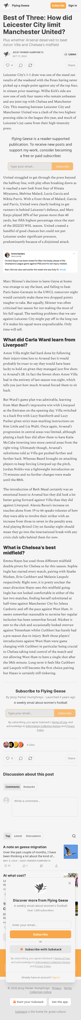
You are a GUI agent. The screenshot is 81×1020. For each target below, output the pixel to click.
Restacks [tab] (29, 787)
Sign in (72, 5)
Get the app (60, 1002)
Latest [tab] (18, 836)
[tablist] (20, 787)
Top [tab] (8, 836)
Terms (68, 988)
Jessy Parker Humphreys (28, 52)
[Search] (74, 836)
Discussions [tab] (33, 836)
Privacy (56, 988)
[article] (40, 856)
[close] (69, 883)
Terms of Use (62, 958)
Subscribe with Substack (43, 949)
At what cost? (14, 875)
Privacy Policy (43, 966)
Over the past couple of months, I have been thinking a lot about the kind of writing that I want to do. (29, 854)
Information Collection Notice (53, 962)
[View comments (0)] (21, 65)
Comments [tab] (12, 787)
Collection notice (41, 992)
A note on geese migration (25, 847)
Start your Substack (30, 1002)
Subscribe (58, 5)
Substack (21, 1012)
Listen (72, 54)
